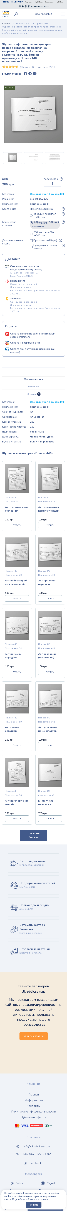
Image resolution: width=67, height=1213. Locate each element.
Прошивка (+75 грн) (45, 240)
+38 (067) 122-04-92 (40, 6)
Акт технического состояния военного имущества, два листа (16, 509)
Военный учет (23, 23)
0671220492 (42, 14)
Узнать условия (34, 1036)
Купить (17, 525)
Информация (33, 1100)
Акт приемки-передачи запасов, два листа (14, 656)
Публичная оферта (33, 1117)
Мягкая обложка (43, 209)
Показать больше (34, 835)
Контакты (33, 1106)
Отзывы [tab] (33, 394)
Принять (34, 1204)
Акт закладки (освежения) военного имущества (47, 656)
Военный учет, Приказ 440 (47, 194)
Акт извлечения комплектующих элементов (48, 509)
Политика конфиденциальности (33, 1112)
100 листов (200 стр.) (45, 224)
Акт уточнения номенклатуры (47, 729)
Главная (6, 23)
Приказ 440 (42, 23)
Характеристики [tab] (33, 379)
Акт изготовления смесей (16, 802)
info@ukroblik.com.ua (37, 1146)
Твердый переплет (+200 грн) (44, 215)
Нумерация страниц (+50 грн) (45, 247)
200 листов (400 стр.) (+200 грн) (45, 234)
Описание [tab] (33, 386)
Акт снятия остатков (12, 729)
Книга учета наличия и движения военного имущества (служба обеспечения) (47, 803)
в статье (43, 1199)
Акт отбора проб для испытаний (16, 582)
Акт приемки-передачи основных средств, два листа (47, 583)
